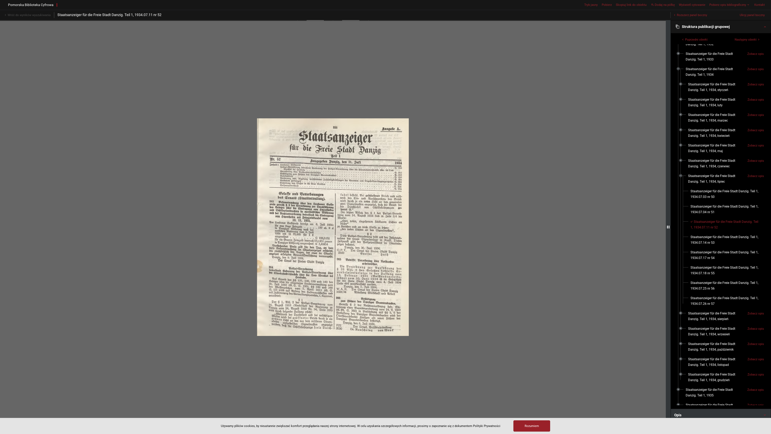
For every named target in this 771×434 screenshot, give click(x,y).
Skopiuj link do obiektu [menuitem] (631, 5)
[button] (721, 26)
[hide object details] (668, 227)
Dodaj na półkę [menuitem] (665, 5)
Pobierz (607, 5)
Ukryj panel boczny (752, 15)
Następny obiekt (746, 39)
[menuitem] (714, 56)
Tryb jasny (591, 5)
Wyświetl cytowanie (692, 5)
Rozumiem (532, 426)
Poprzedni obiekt (696, 39)
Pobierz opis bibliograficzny (727, 5)
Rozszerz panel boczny (692, 15)
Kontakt (759, 5)
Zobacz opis (755, 54)
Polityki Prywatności (486, 426)
